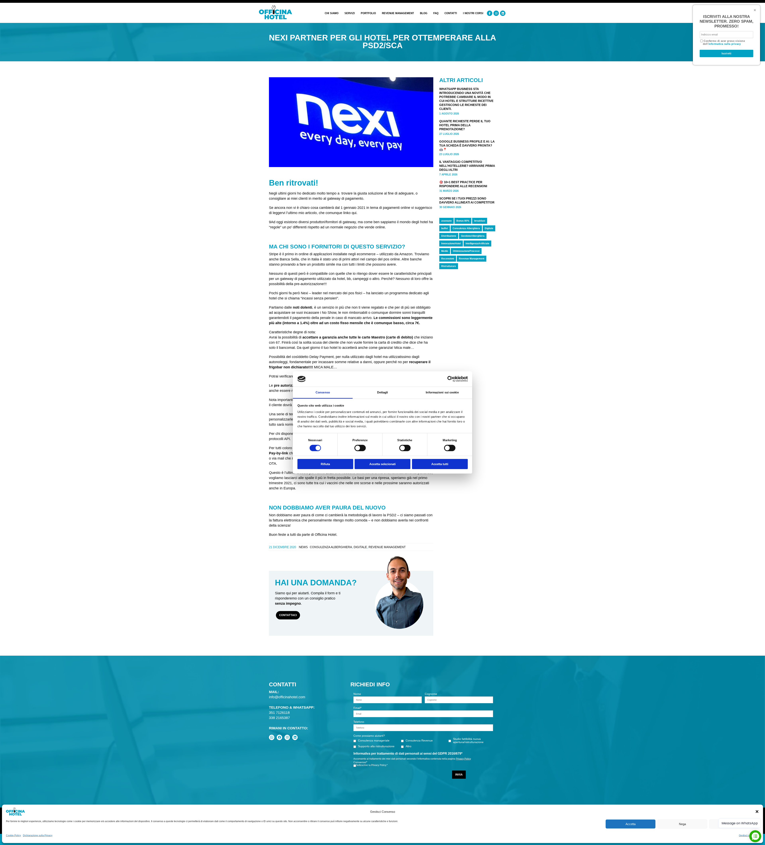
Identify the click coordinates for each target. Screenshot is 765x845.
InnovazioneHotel (451, 243)
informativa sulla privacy (724, 43)
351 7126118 (279, 713)
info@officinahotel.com (287, 697)
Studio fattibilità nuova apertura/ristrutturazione (468, 740)
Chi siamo (331, 13)
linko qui (349, 213)
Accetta (631, 824)
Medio (444, 251)
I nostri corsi (473, 13)
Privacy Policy (463, 758)
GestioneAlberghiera (472, 236)
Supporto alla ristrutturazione (376, 746)
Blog (423, 13)
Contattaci (288, 615)
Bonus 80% (462, 220)
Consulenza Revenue (419, 740)
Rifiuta (325, 464)
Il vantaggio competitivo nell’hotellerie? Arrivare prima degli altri (467, 165)
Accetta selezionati (382, 464)
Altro (408, 746)
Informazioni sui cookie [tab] (442, 392)
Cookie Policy (13, 835)
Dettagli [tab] (382, 392)
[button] (757, 812)
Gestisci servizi (747, 835)
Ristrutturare (448, 266)
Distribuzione (448, 236)
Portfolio (368, 13)
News (303, 547)
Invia (459, 774)
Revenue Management (398, 13)
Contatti (450, 13)
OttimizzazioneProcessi (466, 251)
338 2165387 (279, 718)
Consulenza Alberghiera (331, 547)
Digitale (360, 547)
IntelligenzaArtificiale (477, 243)
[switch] (360, 448)
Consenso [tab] (323, 392)
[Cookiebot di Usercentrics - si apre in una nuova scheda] (450, 379)
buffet (444, 228)
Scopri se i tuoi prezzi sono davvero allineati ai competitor (466, 200)
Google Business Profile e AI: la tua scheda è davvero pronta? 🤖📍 (466, 145)
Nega (682, 824)
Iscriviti (727, 53)
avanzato (446, 220)
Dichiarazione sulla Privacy (37, 835)
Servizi (349, 13)
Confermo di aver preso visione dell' (724, 42)
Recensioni (447, 258)
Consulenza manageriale (373, 740)
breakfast (479, 220)
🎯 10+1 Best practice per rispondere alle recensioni (463, 184)
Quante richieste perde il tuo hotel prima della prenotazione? (464, 125)
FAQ (435, 13)
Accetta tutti (439, 464)
